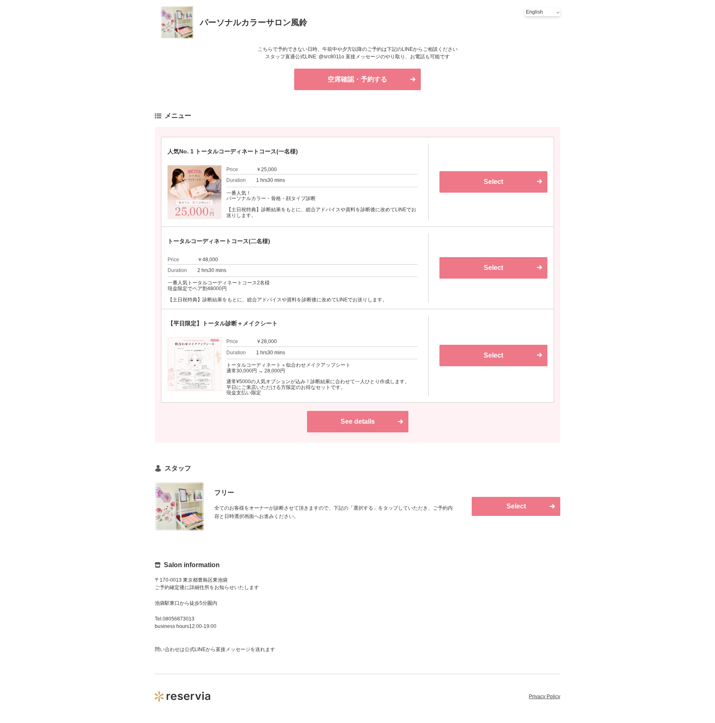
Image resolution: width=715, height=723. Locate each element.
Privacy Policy (544, 696)
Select (493, 181)
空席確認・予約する (357, 79)
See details (358, 421)
